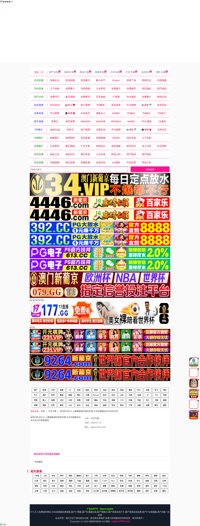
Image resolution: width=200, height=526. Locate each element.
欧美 (44, 390)
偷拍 (87, 390)
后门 (96, 486)
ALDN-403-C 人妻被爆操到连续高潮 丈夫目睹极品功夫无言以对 (89, 411)
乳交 (113, 405)
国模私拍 (99, 72)
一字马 (164, 486)
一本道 (36, 476)
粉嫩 (130, 486)
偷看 (62, 481)
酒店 (96, 481)
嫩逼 (165, 400)
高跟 (44, 405)
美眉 (121, 486)
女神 (164, 481)
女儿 (53, 491)
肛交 (104, 395)
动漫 (139, 395)
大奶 (70, 400)
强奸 (165, 390)
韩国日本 (69, 72)
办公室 (96, 491)
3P (148, 395)
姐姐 (62, 491)
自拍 (79, 390)
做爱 (147, 405)
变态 (121, 481)
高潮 (87, 481)
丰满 (104, 476)
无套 (139, 400)
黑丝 (62, 486)
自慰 (139, 405)
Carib (104, 481)
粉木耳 (121, 491)
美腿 (35, 405)
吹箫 (155, 491)
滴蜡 (70, 481)
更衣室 (130, 491)
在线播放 (38, 461)
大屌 (45, 491)
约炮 (130, 400)
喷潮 (113, 486)
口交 (122, 395)
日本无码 (114, 72)
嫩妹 (96, 400)
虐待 (147, 486)
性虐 (130, 481)
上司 (45, 476)
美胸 (113, 400)
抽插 (147, 481)
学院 (45, 486)
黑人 (87, 476)
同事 (35, 400)
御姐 (96, 405)
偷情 (104, 405)
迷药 (147, 491)
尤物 (156, 400)
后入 (147, 400)
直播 (79, 400)
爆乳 (165, 405)
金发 (87, 405)
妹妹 (70, 491)
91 (70, 390)
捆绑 (138, 491)
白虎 (36, 481)
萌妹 (70, 476)
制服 (61, 395)
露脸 (138, 476)
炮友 (164, 476)
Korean (96, 395)
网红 (79, 395)
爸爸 (87, 491)
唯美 (121, 476)
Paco (113, 481)
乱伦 (79, 405)
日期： (88, 422)
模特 (130, 390)
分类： (88, 418)
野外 (62, 476)
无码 (130, 395)
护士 (139, 390)
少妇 (61, 400)
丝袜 (147, 390)
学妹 (104, 390)
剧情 (70, 395)
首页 (43, 411)
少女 (70, 405)
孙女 (53, 481)
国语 (138, 486)
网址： (88, 426)
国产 (35, 390)
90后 (79, 486)
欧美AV (145, 72)
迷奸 (44, 395)
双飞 (156, 390)
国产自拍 (53, 72)
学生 (53, 476)
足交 (113, 395)
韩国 (61, 390)
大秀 (96, 476)
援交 (156, 405)
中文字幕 (130, 72)
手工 (35, 395)
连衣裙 (104, 491)
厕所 (155, 486)
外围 (155, 481)
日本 (53, 390)
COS (122, 400)
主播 (87, 395)
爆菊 (155, 476)
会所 (87, 486)
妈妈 (79, 491)
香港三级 (84, 72)
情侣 (113, 390)
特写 (147, 476)
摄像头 (79, 476)
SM (156, 395)
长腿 (79, 481)
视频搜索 (150, 169)
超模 (53, 400)
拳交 (122, 405)
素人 (44, 400)
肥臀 (104, 486)
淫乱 (70, 486)
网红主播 (160, 72)
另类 (165, 395)
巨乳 (53, 395)
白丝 (53, 486)
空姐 (122, 390)
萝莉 (96, 390)
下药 (130, 405)
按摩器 (113, 491)
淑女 (45, 481)
